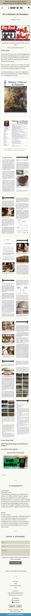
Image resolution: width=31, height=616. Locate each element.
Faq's (15, 587)
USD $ (18, 606)
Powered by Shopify (15, 611)
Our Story (15, 581)
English (11, 606)
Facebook (16, 598)
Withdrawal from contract (15, 595)
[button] (15, 614)
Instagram (16, 600)
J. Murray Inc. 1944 (18, 610)
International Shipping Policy (15, 593)
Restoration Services (15, 585)
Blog (15, 583)
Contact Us (15, 591)
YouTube (16, 602)
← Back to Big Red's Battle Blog (15, 571)
